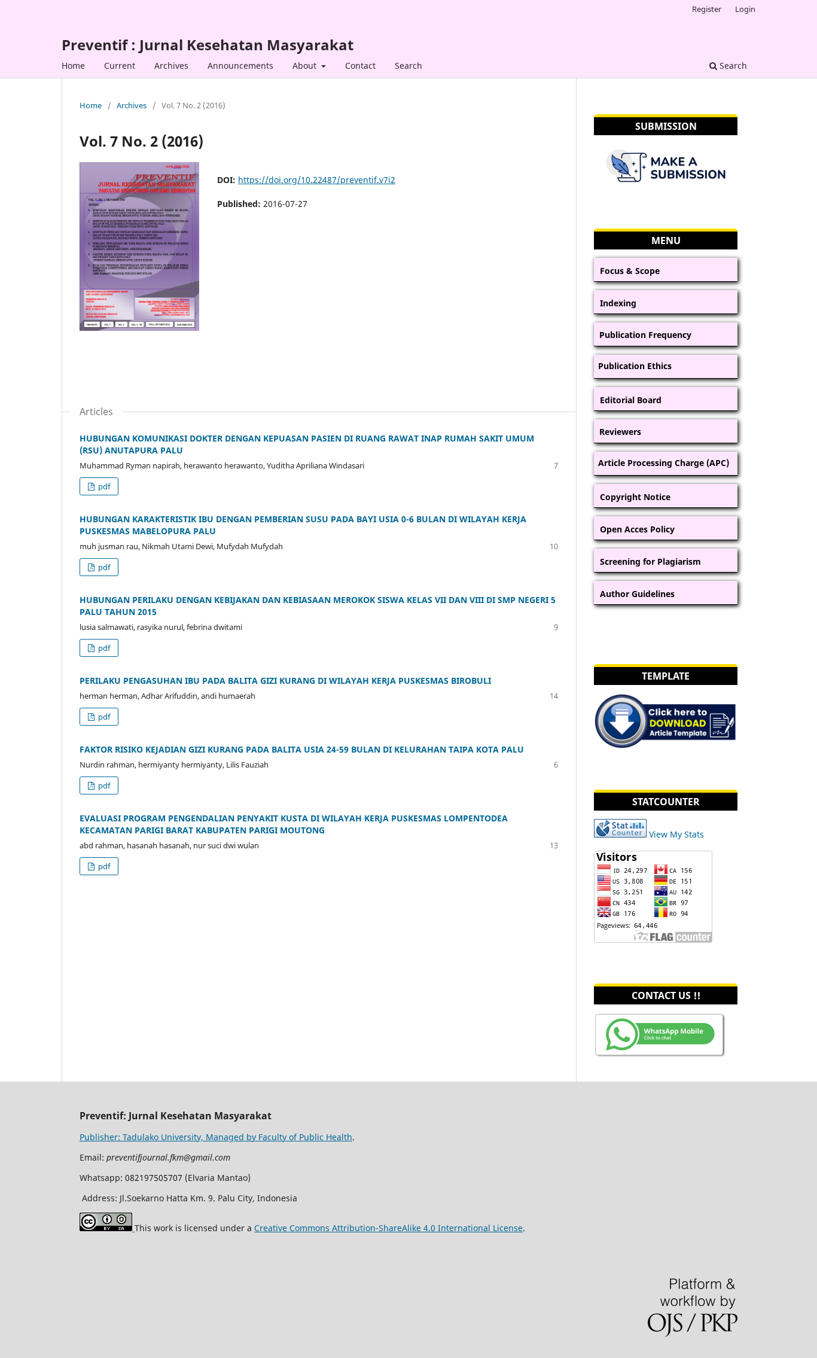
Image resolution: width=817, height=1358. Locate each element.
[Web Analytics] (620, 834)
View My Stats (676, 834)
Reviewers (620, 431)
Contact (360, 65)
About (305, 65)
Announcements (240, 65)
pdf (103, 486)
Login (745, 9)
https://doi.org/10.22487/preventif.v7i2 (316, 179)
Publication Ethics (635, 366)
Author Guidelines (637, 593)
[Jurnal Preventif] (660, 1055)
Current (119, 65)
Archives (171, 65)
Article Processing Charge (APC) (663, 462)
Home (73, 65)
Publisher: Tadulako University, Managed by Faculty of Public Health (216, 1137)
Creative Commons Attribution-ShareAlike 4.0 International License (388, 1228)
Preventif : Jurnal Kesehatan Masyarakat (207, 44)
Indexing (618, 303)
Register (706, 9)
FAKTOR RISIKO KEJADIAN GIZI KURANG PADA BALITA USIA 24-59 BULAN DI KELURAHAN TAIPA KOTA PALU (302, 749)
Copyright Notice (635, 497)
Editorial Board (630, 400)
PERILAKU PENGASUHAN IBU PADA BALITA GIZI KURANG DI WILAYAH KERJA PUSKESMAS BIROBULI (285, 680)
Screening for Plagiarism (650, 561)
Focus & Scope (630, 270)
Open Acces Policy (637, 529)
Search (408, 65)
